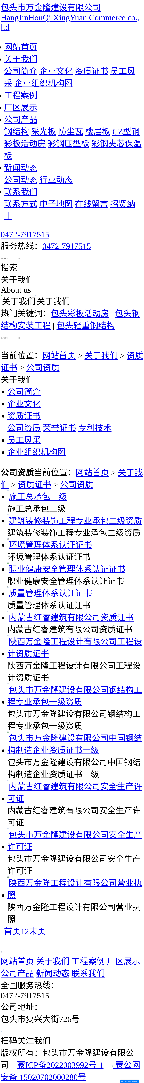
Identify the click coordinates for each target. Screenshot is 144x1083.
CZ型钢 (126, 131)
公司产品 (20, 119)
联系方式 (20, 204)
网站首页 (20, 47)
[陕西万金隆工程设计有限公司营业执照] (75, 895)
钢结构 (16, 131)
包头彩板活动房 (80, 313)
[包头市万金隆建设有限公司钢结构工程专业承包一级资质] (75, 702)
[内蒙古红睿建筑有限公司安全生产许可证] (75, 798)
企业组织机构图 (43, 83)
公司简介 (20, 71)
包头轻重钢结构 (85, 325)
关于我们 (20, 59)
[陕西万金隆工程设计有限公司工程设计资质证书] (75, 653)
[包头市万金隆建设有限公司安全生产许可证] (75, 847)
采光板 (43, 131)
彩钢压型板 (68, 143)
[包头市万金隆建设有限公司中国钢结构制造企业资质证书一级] (75, 750)
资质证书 (91, 71)
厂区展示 (20, 107)
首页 (12, 931)
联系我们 (20, 192)
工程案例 (20, 95)
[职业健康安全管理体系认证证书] (66, 569)
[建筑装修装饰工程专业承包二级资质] (74, 521)
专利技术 (95, 428)
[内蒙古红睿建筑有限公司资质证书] (70, 617)
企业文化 (56, 71)
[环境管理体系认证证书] (49, 545)
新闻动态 (20, 167)
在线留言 (91, 204)
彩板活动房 (25, 143)
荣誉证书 (59, 428)
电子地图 (56, 204)
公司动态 (20, 180)
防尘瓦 (70, 131)
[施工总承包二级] (37, 496)
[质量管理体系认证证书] (49, 593)
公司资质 (43, 367)
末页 (37, 931)
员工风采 (24, 440)
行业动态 (56, 180)
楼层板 (97, 131)
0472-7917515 (25, 234)
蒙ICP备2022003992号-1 (60, 1065)
